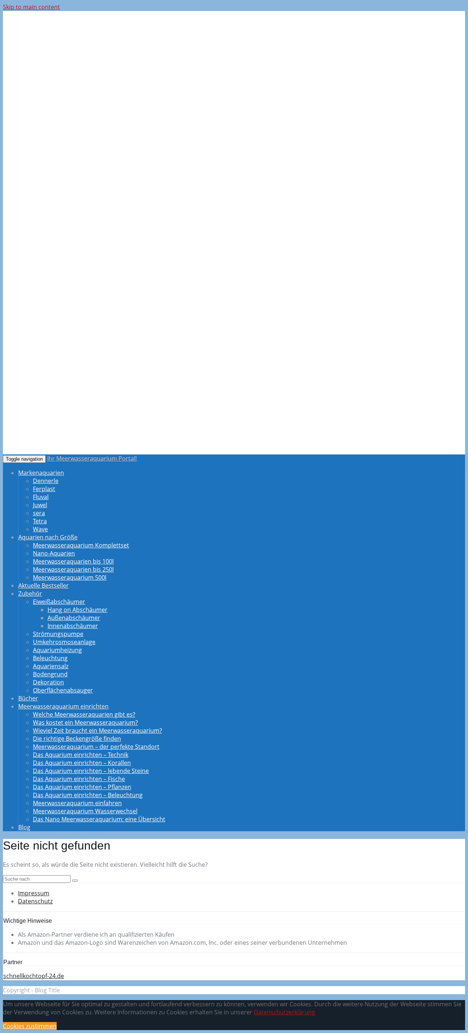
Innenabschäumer (73, 626)
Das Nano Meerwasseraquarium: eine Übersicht (99, 819)
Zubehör (30, 594)
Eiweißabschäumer (59, 602)
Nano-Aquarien (54, 553)
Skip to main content (31, 7)
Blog (24, 827)
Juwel (40, 505)
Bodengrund (50, 674)
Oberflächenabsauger (63, 690)
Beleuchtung (50, 658)
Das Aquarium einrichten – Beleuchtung (88, 795)
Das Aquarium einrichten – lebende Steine (91, 771)
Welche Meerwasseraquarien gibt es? (84, 714)
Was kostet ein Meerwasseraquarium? (85, 722)
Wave (40, 529)
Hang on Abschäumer (77, 610)
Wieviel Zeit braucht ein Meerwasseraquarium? (97, 731)
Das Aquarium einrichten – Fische (79, 779)
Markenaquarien (41, 473)
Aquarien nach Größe (48, 537)
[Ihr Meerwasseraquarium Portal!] (60, 62)
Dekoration (48, 682)
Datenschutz (35, 901)
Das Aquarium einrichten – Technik (80, 755)
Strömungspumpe (58, 634)
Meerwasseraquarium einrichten (63, 706)
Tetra (40, 521)
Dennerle (45, 481)
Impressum (33, 893)
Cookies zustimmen (30, 1026)
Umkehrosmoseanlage (64, 642)
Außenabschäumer (74, 618)
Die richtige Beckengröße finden (77, 739)
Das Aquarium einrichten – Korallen (82, 763)
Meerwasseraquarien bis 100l (73, 561)
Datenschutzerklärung (284, 1012)
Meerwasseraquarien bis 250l (73, 569)
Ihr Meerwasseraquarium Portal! (92, 458)
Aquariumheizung (57, 650)
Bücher (28, 698)
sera (39, 513)
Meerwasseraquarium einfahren (77, 803)
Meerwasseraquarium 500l (69, 577)
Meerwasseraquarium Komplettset (81, 545)
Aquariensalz (50, 666)
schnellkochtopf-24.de (33, 976)
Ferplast (44, 489)
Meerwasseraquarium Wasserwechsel (85, 811)
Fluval (41, 497)
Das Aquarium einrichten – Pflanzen (82, 787)
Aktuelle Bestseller (43, 585)
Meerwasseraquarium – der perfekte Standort (96, 747)
